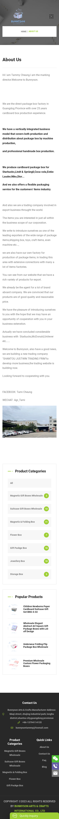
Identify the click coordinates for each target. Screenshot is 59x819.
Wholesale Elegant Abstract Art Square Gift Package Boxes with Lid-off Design (36, 627)
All (11, 483)
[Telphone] (55, 766)
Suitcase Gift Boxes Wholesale (29, 508)
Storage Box (28, 574)
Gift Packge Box (29, 548)
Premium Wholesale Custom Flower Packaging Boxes (36, 663)
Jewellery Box (29, 561)
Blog (44, 767)
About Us (44, 747)
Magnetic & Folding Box (29, 521)
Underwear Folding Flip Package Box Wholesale (35, 645)
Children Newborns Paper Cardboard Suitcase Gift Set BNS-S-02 (36, 609)
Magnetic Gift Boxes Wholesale (28, 495)
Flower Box (28, 535)
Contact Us (44, 753)
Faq (44, 760)
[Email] (55, 773)
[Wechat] (55, 758)
